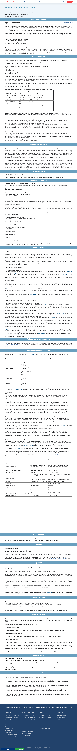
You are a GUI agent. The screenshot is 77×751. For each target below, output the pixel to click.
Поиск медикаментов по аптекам (11, 717)
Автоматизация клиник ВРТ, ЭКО (45, 719)
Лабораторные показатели (27, 731)
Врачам (26, 1)
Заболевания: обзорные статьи (28, 725)
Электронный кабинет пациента (11, 736)
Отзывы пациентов (9, 728)
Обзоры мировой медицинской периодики (28, 723)
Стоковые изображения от (35, 745)
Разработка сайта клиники (44, 728)
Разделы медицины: (10, 16)
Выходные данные (38, 743)
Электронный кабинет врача (28, 715)
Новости (41, 1)
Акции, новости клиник (9, 724)
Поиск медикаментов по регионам (12, 715)
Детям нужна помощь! (61, 707)
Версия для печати (67, 22)
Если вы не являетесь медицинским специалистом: (17, 675)
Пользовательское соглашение (12, 707)
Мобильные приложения (27, 735)
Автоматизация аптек (43, 722)
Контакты (51, 707)
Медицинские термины (27, 733)
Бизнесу (36, 1)
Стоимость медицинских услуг (11, 726)
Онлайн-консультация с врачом (11, 719)
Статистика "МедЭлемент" (41, 707)
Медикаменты (25, 729)
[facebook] (71, 707)
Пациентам (20, 1)
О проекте (24, 707)
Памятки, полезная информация (11, 734)
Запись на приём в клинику (10, 722)
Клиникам (31, 1)
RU (64, 1)
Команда (31, 707)
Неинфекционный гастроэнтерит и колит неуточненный (56, 454)
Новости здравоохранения (27, 727)
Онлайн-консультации (50, 1)
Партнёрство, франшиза (61, 715)
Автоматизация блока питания (45, 724)
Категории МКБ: (9, 14)
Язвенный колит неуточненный (13, 344)
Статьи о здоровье (8, 732)
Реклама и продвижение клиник (45, 726)
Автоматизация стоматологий (45, 717)
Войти (70, 1)
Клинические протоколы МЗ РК (28, 717)
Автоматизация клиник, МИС (45, 715)
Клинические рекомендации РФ (28, 719)
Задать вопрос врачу (9, 730)
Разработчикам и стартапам (62, 719)
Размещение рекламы (61, 717)
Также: (7, 10)
